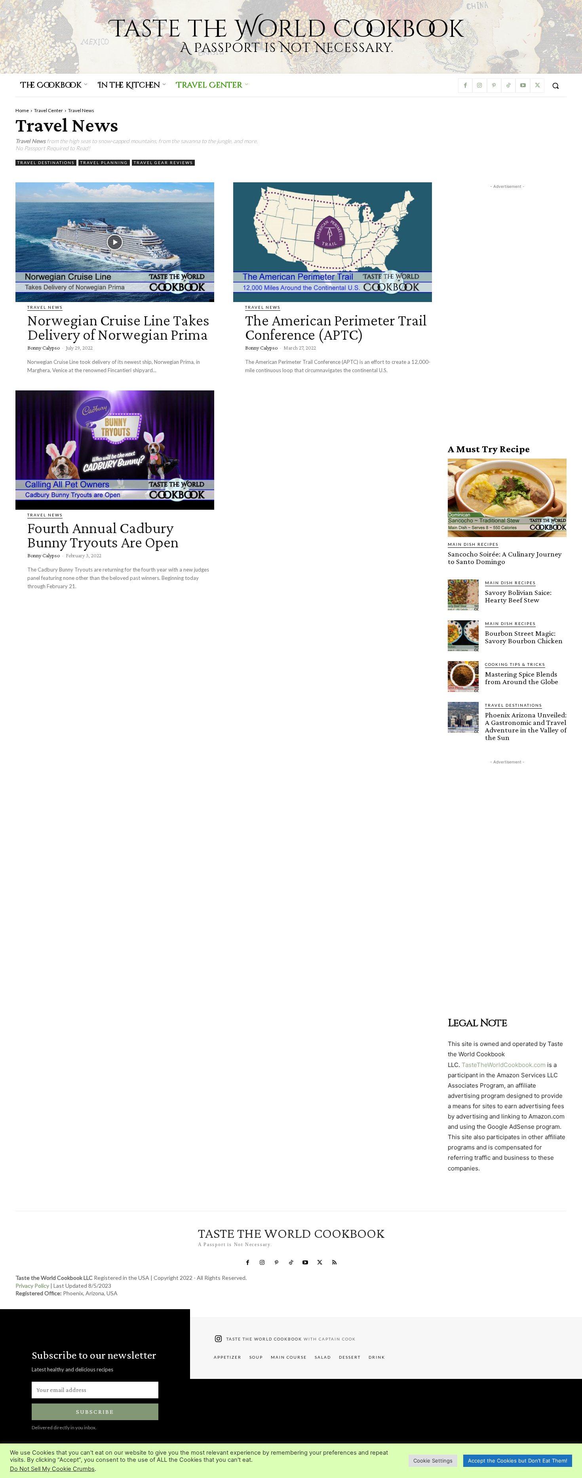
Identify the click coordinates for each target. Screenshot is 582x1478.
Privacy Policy (32, 1285)
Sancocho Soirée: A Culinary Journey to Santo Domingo (505, 558)
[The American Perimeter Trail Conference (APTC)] (332, 242)
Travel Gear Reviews (163, 162)
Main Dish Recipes (473, 544)
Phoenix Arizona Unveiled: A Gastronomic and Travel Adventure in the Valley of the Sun (526, 726)
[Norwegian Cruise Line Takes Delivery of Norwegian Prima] (114, 242)
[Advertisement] (507, 309)
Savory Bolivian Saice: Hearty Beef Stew (518, 596)
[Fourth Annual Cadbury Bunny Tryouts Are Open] (114, 450)
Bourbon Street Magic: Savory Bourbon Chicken (524, 637)
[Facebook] (465, 85)
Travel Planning (104, 162)
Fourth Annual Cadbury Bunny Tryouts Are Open (103, 535)
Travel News (45, 307)
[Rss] (334, 1263)
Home (22, 110)
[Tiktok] (508, 85)
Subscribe (95, 1411)
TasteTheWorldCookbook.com (504, 1065)
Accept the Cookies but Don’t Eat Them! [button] (517, 1460)
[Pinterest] (494, 85)
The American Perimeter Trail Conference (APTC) (336, 327)
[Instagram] (479, 85)
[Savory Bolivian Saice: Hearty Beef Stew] (463, 594)
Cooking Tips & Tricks (515, 664)
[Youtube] (522, 85)
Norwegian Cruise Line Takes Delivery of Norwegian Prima (118, 327)
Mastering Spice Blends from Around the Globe (521, 678)
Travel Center (48, 110)
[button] (555, 86)
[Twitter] (537, 85)
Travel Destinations (45, 162)
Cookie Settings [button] (433, 1460)
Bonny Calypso (43, 347)
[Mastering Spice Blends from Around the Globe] (463, 676)
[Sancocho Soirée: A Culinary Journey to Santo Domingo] (507, 498)
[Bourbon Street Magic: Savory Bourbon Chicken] (463, 635)
